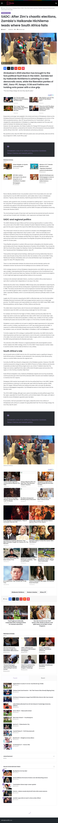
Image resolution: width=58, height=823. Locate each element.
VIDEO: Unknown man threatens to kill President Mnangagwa (28, 649)
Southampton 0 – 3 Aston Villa (21, 744)
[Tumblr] (12, 68)
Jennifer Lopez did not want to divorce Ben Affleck (27, 798)
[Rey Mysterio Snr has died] (7, 773)
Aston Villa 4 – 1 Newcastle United (22, 711)
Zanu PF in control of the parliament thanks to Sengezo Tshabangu (28, 666)
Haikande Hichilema (18, 592)
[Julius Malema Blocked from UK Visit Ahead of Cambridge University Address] (7, 706)
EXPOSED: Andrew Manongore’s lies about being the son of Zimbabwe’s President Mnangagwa (19, 179)
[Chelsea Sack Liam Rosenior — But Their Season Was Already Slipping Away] (7, 692)
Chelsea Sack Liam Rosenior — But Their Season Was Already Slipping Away (33, 690)
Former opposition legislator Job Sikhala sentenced (45, 649)
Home (3, 8)
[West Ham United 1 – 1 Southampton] (7, 720)
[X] (8, 68)
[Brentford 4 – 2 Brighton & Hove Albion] (7, 740)
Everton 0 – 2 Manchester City (21, 724)
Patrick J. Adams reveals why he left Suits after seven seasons (30, 791)
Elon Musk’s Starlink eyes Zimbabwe (46, 665)
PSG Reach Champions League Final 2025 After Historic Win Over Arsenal (33, 697)
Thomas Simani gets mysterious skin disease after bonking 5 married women (10, 667)
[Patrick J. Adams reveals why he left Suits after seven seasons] (7, 793)
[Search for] (56, 3)
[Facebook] (4, 68)
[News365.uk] (10, 3)
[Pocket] (23, 68)
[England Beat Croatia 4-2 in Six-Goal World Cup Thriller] (7, 686)
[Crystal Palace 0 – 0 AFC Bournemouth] (7, 733)
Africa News (9, 8)
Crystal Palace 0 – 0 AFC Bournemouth (23, 731)
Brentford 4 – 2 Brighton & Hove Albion (23, 738)
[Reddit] (19, 68)
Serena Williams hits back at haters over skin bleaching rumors (30, 777)
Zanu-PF (43, 592)
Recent (43, 678)
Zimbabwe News (16, 8)
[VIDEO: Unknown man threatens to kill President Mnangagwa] (29, 641)
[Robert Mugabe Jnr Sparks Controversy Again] (8, 166)
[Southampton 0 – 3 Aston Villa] (7, 747)
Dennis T (4, 29)
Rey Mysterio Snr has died (20, 771)
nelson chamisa (32, 592)
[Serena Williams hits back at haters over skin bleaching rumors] (7, 780)
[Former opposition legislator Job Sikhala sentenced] (47, 641)
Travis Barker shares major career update (24, 784)
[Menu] (2, 3)
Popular (15, 678)
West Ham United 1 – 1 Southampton (23, 717)
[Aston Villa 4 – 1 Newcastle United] (7, 713)
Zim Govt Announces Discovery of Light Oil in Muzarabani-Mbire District (10, 649)
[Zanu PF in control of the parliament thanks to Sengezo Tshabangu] (29, 659)
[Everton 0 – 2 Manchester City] (7, 726)
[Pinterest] (15, 68)
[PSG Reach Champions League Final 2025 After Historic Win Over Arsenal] (7, 699)
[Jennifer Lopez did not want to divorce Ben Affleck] (7, 800)
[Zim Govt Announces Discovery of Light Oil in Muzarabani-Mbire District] (11, 641)
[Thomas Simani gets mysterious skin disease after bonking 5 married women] (11, 659)
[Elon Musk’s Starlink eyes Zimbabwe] (47, 659)
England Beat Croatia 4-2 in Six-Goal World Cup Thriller (28, 683)
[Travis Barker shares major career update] (7, 786)
